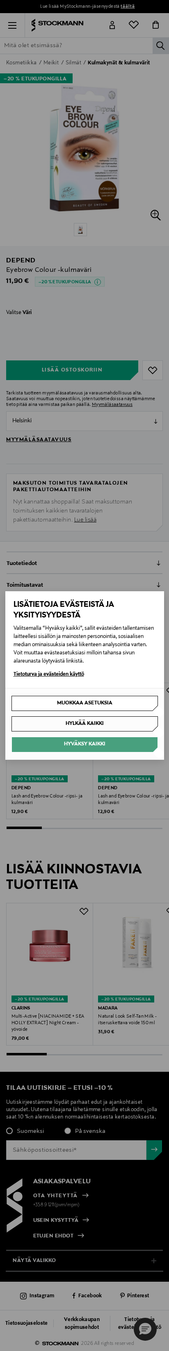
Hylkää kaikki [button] (85, 724)
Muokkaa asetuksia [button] (84, 703)
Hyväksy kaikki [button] (84, 744)
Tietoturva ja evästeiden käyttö (49, 674)
